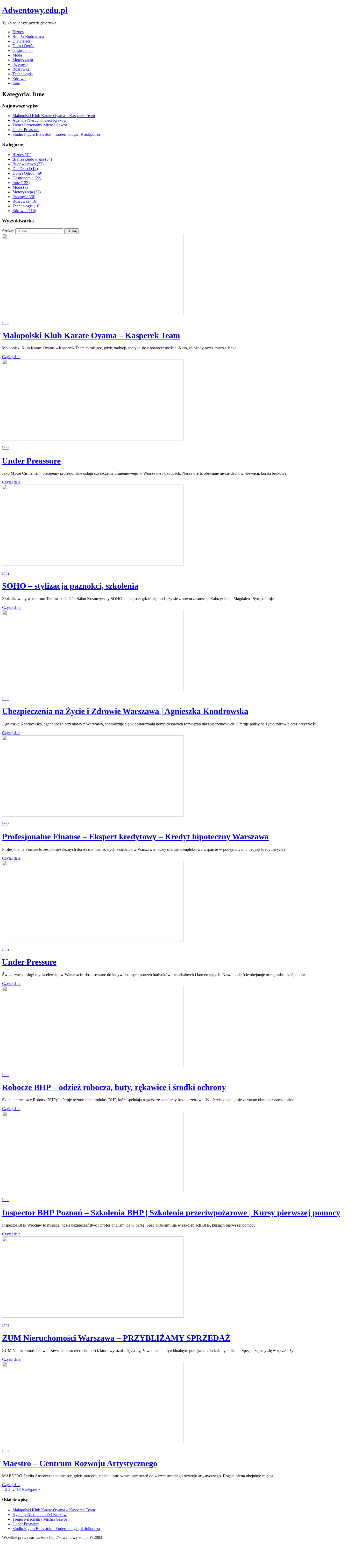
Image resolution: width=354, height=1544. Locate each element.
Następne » (31, 1489)
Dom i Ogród (23, 46)
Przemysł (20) (23, 196)
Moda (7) (20, 187)
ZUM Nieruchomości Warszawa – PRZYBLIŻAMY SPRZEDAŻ (116, 1338)
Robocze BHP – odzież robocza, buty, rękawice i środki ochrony (114, 1087)
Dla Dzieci (21, 41)
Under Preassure (25, 129)
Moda (17, 55)
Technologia (22, 74)
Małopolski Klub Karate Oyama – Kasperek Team (53, 115)
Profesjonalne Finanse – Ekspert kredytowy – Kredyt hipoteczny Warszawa (135, 836)
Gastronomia (22, 50)
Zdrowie (19, 78)
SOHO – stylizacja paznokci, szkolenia (70, 585)
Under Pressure (29, 962)
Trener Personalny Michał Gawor (39, 125)
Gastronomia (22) (26, 178)
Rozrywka (21, 69)
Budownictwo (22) (28, 164)
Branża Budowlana (28, 36)
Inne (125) (21, 182)
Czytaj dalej (12, 357)
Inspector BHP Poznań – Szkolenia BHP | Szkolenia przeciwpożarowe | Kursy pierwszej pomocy (171, 1212)
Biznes (18, 32)
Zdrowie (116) (24, 210)
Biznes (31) (21, 154)
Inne (16, 83)
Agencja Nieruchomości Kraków (39, 120)
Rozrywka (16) (24, 201)
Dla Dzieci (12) (25, 168)
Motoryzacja (22, 60)
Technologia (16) (26, 206)
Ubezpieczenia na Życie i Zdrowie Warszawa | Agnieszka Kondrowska (125, 711)
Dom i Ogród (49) (27, 173)
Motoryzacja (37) (26, 192)
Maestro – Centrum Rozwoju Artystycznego (79, 1463)
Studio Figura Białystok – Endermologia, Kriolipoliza (56, 134)
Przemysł (19, 64)
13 (19, 1489)
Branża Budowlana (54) (32, 159)
